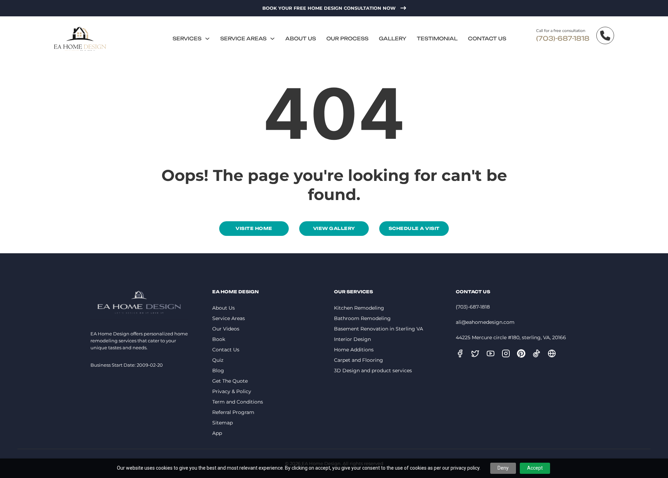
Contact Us (487, 38)
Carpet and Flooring (358, 360)
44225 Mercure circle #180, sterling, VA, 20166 (511, 337)
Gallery (392, 38)
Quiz (217, 360)
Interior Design (352, 339)
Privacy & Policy (231, 391)
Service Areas (243, 38)
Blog (218, 370)
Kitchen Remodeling (359, 308)
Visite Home (254, 228)
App (217, 433)
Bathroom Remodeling (362, 318)
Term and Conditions (237, 402)
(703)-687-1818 (562, 38)
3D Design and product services (373, 370)
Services (187, 38)
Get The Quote (230, 381)
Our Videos (225, 329)
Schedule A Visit (414, 228)
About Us (300, 38)
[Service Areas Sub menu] (272, 38)
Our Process (347, 38)
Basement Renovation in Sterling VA (378, 329)
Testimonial (437, 38)
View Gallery (334, 228)
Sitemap (222, 423)
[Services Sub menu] (207, 38)
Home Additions (354, 349)
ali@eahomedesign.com (485, 322)
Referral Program (233, 412)
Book (218, 339)
